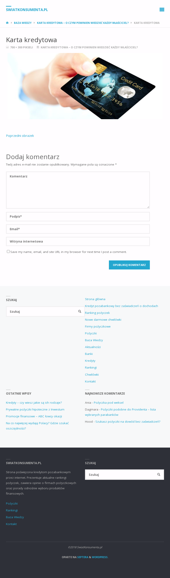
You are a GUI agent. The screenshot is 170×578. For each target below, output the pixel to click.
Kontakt (90, 381)
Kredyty (90, 361)
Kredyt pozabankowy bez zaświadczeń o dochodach (121, 306)
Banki (89, 354)
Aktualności (93, 347)
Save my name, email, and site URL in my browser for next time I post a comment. (68, 252)
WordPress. (100, 557)
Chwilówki (92, 375)
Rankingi (91, 367)
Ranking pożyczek (97, 313)
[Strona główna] (7, 22)
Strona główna (95, 299)
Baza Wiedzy (22, 22)
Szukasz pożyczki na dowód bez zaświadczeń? (127, 422)
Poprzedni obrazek (20, 135)
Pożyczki (91, 333)
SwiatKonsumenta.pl (27, 9)
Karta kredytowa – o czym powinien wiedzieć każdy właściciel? (83, 22)
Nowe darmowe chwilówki (103, 320)
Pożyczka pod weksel (109, 403)
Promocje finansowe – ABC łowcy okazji (34, 416)
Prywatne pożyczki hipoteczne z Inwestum (35, 409)
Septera (82, 557)
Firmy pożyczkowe (98, 326)
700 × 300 (16, 47)
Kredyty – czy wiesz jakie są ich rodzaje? (34, 403)
